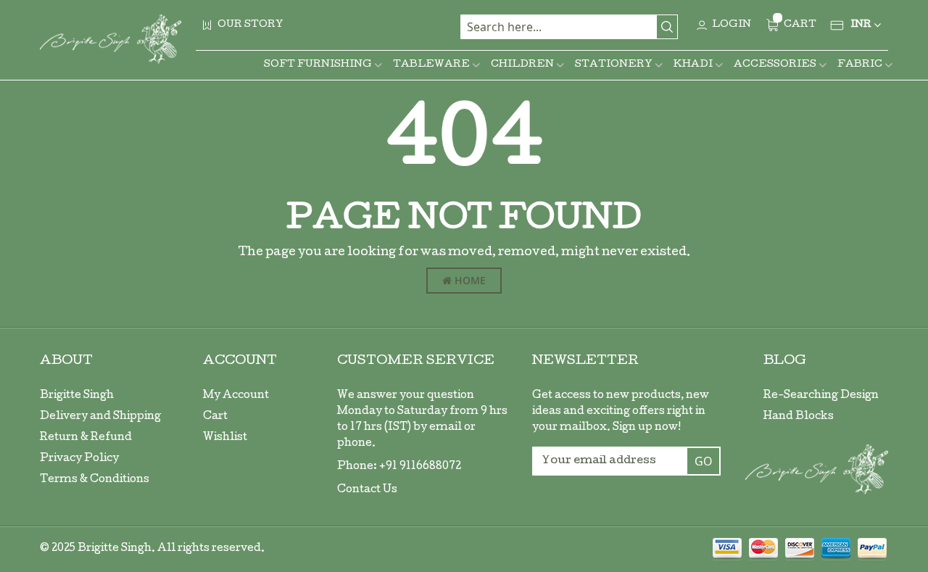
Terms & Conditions (94, 480)
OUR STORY (250, 25)
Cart (215, 417)
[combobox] (569, 26)
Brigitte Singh (77, 396)
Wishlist (225, 438)
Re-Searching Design (821, 396)
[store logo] (110, 39)
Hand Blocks (798, 417)
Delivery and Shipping (100, 417)
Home (469, 280)
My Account (236, 396)
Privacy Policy (79, 459)
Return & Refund (86, 438)
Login (731, 25)
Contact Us (367, 490)
